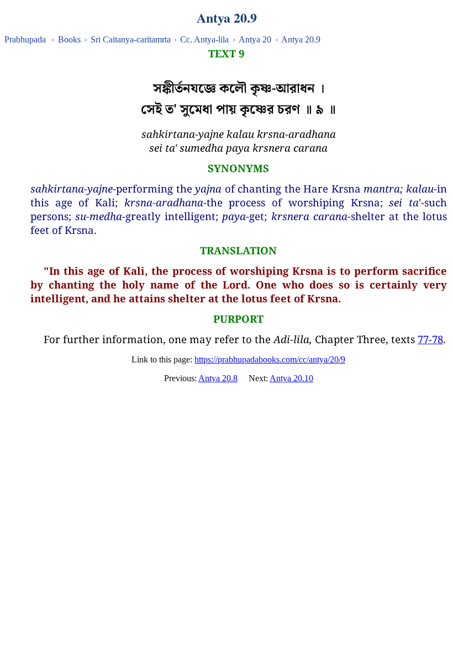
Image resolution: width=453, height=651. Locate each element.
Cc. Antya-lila (204, 39)
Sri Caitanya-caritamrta (131, 39)
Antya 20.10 (291, 378)
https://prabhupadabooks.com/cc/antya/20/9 (269, 359)
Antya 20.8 (218, 378)
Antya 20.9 (300, 39)
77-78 (430, 339)
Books (69, 39)
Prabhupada (25, 39)
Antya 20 (255, 39)
